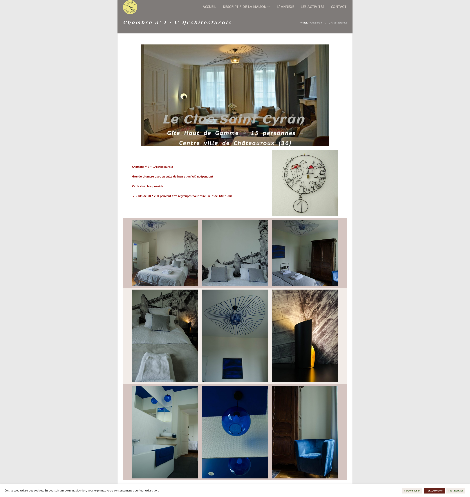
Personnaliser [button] (412, 490)
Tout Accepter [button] (434, 490)
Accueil (304, 22)
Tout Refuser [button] (455, 490)
